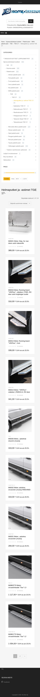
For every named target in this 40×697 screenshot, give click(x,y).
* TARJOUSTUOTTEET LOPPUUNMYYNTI (16, 58)
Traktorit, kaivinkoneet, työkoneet (17, 150)
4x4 (8, 65)
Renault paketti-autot (14, 139)
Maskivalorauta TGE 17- (21, 112)
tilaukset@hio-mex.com (25, 25)
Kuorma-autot (11, 68)
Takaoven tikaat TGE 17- (21, 119)
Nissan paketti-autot (14, 130)
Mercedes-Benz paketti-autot (17, 127)
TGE (11, 43)
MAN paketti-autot (13, 91)
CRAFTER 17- (11, 485)
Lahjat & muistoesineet (10, 153)
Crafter (10, 238)
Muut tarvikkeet (8, 156)
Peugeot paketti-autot (15, 136)
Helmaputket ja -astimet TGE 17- (24, 100)
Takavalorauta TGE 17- (21, 122)
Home (3, 41)
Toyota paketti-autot (14, 143)
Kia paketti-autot (13, 87)
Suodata (6, 178)
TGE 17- (16, 43)
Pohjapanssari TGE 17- (21, 115)
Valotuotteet (7, 160)
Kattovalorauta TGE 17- (21, 109)
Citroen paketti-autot (14, 74)
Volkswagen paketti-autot (16, 146)
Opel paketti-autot (13, 133)
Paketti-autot (26, 41)
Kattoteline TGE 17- (20, 106)
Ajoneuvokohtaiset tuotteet (13, 41)
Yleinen (20, 2)
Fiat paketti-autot (13, 78)
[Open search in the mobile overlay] (20, 21)
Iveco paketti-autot (14, 84)
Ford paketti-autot (13, 81)
